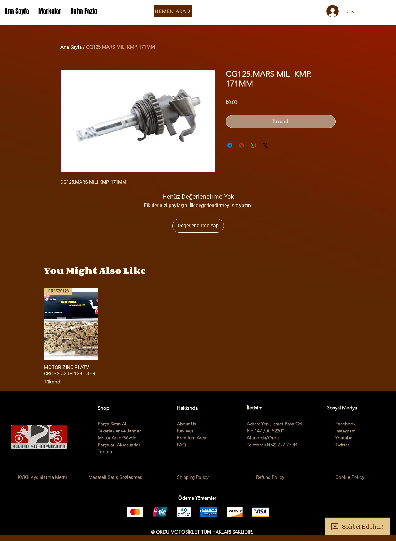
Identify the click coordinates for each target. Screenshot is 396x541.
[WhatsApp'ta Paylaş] (253, 145)
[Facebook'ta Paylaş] (230, 145)
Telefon (254, 445)
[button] (50, 11)
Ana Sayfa (71, 47)
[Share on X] (265, 145)
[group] (198, 336)
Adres (253, 424)
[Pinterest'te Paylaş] (241, 145)
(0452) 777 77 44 (281, 445)
